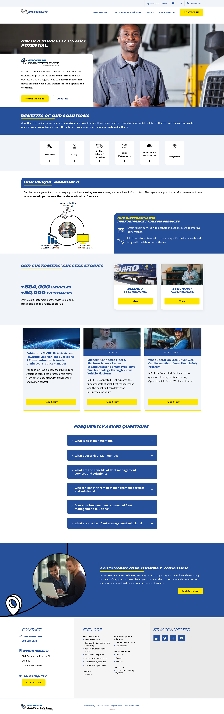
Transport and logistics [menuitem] (125, 642)
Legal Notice (116, 705)
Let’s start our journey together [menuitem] (125, 671)
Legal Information (131, 705)
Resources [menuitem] (89, 674)
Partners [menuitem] (119, 661)
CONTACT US (33, 682)
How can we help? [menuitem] (100, 12)
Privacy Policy (89, 705)
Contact (179, 3)
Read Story (51, 401)
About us (62, 98)
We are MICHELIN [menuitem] (167, 12)
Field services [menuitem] (121, 645)
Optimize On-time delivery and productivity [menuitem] (97, 644)
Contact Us (191, 12)
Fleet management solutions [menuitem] (127, 12)
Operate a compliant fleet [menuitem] (95, 665)
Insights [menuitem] (150, 12)
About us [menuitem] (119, 654)
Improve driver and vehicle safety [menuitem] (96, 650)
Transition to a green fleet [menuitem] (95, 661)
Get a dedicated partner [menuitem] (94, 654)
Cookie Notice (103, 705)
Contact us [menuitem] (119, 667)
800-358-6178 (196, 3)
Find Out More (190, 591)
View (135, 301)
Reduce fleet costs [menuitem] (92, 639)
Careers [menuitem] (119, 658)
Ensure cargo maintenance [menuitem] (96, 658)
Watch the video (34, 98)
